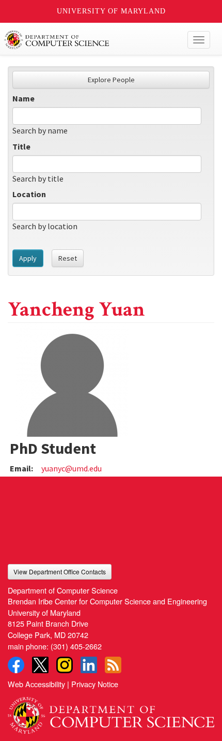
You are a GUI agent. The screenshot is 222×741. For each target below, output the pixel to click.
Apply (28, 258)
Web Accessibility (36, 683)
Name (23, 98)
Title (21, 146)
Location (29, 194)
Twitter (40, 665)
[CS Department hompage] (111, 712)
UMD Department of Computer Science (89, 40)
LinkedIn (89, 665)
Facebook (16, 665)
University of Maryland (111, 11)
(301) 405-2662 (76, 646)
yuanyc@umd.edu (71, 468)
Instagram (64, 665)
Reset (67, 258)
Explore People (111, 79)
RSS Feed (113, 665)
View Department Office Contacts (59, 571)
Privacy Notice (94, 683)
